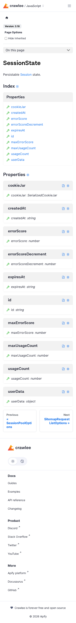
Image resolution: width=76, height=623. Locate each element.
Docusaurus (15, 581)
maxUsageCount (23, 148)
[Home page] (7, 18)
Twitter (12, 545)
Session (26, 74)
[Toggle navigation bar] (69, 5)
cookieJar (18, 107)
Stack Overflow (17, 536)
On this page (15, 50)
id (12, 136)
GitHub (12, 590)
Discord (13, 528)
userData (17, 160)
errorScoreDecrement (27, 124)
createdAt (18, 113)
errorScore (19, 119)
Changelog (15, 508)
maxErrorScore (22, 142)
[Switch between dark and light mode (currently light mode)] (17, 461)
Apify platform (17, 573)
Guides (12, 483)
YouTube (13, 553)
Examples (14, 491)
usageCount (20, 154)
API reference (16, 500)
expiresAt (18, 130)
